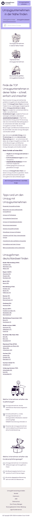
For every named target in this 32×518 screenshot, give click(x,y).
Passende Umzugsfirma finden (11, 206)
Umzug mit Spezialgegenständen (12, 222)
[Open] (28, 25)
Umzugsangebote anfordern (24, 3)
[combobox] (17, 25)
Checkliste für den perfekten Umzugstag (14, 241)
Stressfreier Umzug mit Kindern (12, 232)
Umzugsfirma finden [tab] (9, 19)
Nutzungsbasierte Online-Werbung (16, 507)
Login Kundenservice (16, 509)
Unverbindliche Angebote (14, 161)
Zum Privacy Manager (16, 504)
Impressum (16, 496)
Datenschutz (16, 501)
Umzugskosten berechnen (10, 218)
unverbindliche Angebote (10, 118)
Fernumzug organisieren (10, 225)
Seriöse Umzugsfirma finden (11, 228)
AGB (16, 499)
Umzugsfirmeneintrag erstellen (16, 491)
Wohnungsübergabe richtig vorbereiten (14, 247)
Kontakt (16, 493)
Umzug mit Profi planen (9, 215)
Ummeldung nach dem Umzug (11, 244)
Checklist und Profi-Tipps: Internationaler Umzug (14, 236)
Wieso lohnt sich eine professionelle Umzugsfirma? (12, 210)
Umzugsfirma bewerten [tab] (24, 19)
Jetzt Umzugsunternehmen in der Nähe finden (16, 182)
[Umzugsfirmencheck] (7, 3)
